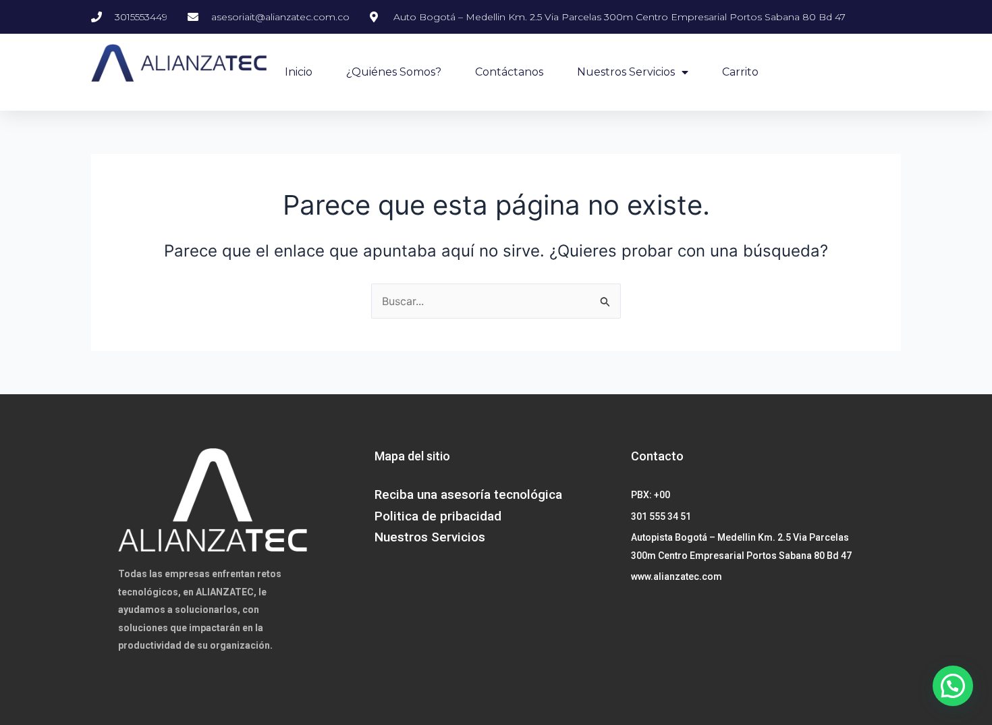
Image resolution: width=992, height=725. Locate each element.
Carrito (740, 71)
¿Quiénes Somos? (393, 71)
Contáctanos (509, 71)
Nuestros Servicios (626, 71)
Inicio (298, 71)
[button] (953, 686)
